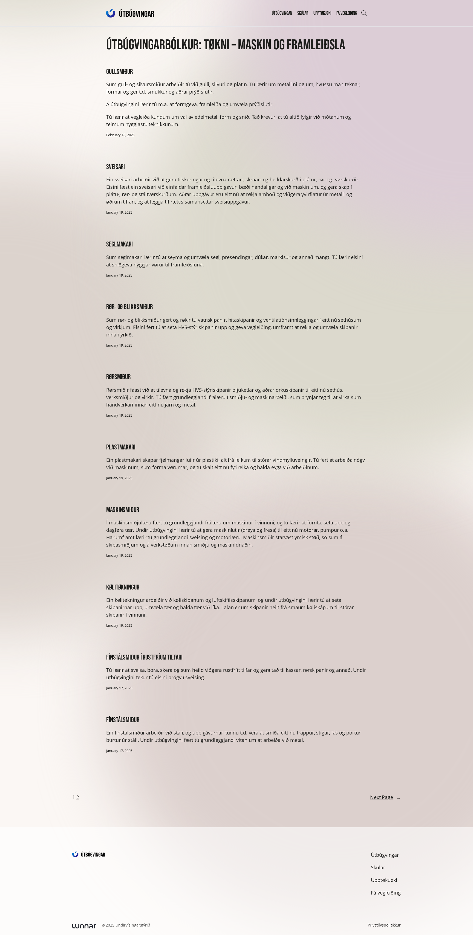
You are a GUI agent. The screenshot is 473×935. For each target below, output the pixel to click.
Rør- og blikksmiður (129, 307)
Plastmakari (120, 447)
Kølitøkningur (122, 587)
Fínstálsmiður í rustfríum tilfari (144, 657)
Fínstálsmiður (122, 720)
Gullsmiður (119, 72)
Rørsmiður (118, 377)
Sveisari (115, 167)
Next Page (385, 797)
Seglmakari (119, 244)
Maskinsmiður (122, 510)
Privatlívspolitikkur (384, 925)
